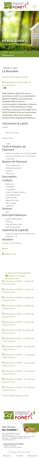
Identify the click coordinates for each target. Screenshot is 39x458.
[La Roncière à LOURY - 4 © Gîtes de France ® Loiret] (19, 298)
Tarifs (5, 248)
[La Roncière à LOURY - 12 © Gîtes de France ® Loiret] (19, 364)
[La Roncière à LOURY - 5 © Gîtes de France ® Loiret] (19, 307)
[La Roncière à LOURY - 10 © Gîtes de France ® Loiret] (19, 347)
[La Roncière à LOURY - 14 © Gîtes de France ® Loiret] (19, 380)
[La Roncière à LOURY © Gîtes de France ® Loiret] (19, 83)
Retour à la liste (15, 77)
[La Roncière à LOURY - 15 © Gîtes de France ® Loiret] (19, 388)
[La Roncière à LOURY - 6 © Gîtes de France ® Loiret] (19, 315)
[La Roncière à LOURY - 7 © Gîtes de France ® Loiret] (19, 323)
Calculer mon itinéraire (11, 243)
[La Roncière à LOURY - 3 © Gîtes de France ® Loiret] (19, 290)
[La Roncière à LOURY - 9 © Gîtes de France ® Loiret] (19, 339)
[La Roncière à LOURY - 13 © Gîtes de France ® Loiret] (19, 372)
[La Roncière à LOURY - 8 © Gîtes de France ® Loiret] (19, 331)
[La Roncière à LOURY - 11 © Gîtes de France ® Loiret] (19, 356)
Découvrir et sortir (17, 52)
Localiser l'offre (10, 254)
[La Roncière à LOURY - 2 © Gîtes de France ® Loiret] (19, 282)
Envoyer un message (16, 275)
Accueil (4, 52)
